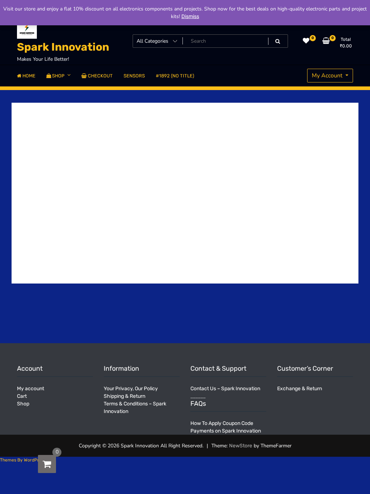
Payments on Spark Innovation (225, 431)
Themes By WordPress (23, 460)
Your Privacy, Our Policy (131, 389)
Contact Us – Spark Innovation (225, 389)
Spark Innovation (63, 47)
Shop (23, 404)
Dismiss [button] (190, 16)
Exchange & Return (299, 389)
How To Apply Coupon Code (221, 423)
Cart (22, 396)
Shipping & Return (124, 396)
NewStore (240, 446)
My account (30, 389)
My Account (328, 76)
